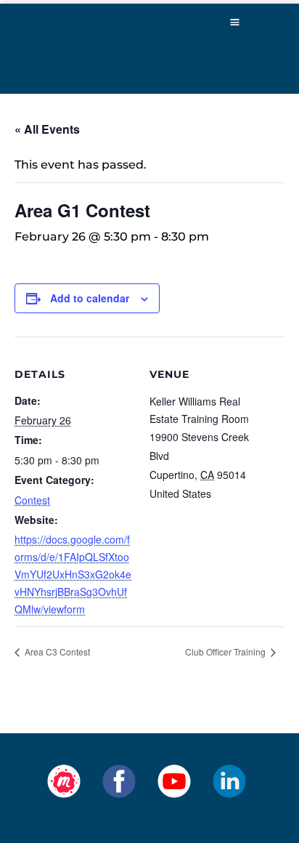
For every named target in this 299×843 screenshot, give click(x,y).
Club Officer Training (226, 651)
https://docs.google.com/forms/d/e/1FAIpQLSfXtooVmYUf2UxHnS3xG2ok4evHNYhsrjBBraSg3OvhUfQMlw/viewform (73, 574)
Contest (32, 500)
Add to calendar (89, 298)
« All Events (47, 129)
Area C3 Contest (56, 651)
